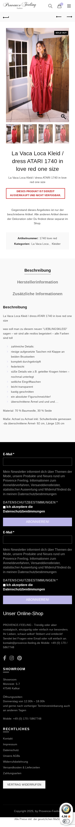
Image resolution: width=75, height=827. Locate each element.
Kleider (56, 243)
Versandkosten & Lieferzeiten (21, 767)
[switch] (66, 821)
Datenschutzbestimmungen (37, 494)
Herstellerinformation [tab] (37, 282)
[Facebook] (4, 658)
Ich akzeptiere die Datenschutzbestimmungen (24, 509)
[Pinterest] (19, 658)
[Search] (50, 6)
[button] (64, 77)
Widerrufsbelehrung (15, 761)
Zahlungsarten (12, 773)
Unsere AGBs (11, 755)
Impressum (10, 744)
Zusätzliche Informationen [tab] (37, 294)
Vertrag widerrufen (24, 784)
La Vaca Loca (40, 243)
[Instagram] (11, 658)
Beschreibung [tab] (37, 270)
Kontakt (8, 738)
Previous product (59, 17)
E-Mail (8, 454)
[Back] (6, 17)
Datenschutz (11, 750)
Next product (69, 17)
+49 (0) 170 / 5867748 (27, 718)
